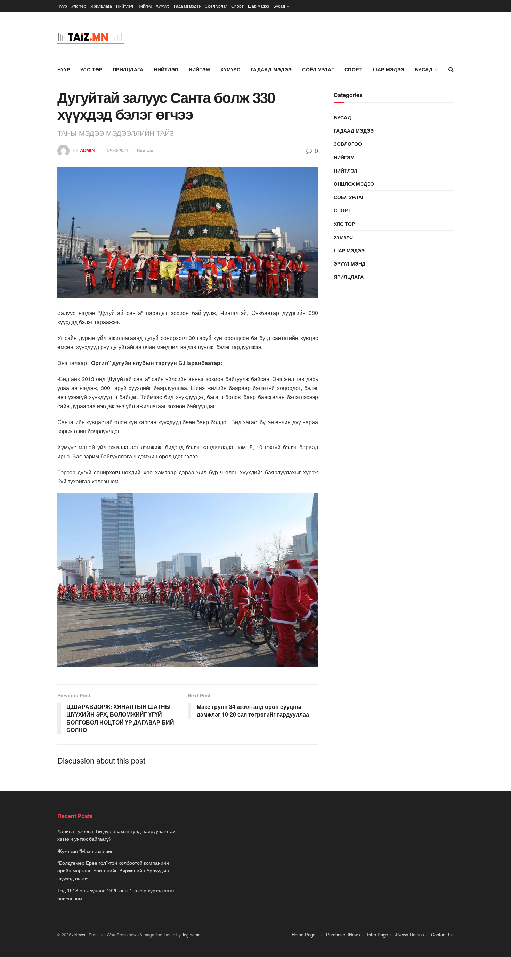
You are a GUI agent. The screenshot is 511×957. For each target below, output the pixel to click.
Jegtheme (191, 935)
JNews (78, 935)
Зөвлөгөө (348, 143)
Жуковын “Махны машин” (86, 850)
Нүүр (62, 6)
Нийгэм (144, 6)
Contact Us (442, 934)
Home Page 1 (305, 934)
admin (87, 150)
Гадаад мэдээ (187, 6)
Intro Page (377, 934)
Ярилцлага (101, 6)
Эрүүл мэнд (349, 263)
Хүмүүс (163, 6)
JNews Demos (409, 934)
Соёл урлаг (216, 6)
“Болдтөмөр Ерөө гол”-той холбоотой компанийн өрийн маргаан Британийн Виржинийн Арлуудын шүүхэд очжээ (113, 870)
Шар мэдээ (258, 6)
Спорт (237, 6)
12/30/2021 (117, 150)
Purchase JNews (343, 934)
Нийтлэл (124, 6)
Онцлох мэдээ (354, 183)
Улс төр (78, 6)
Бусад (279, 6)
